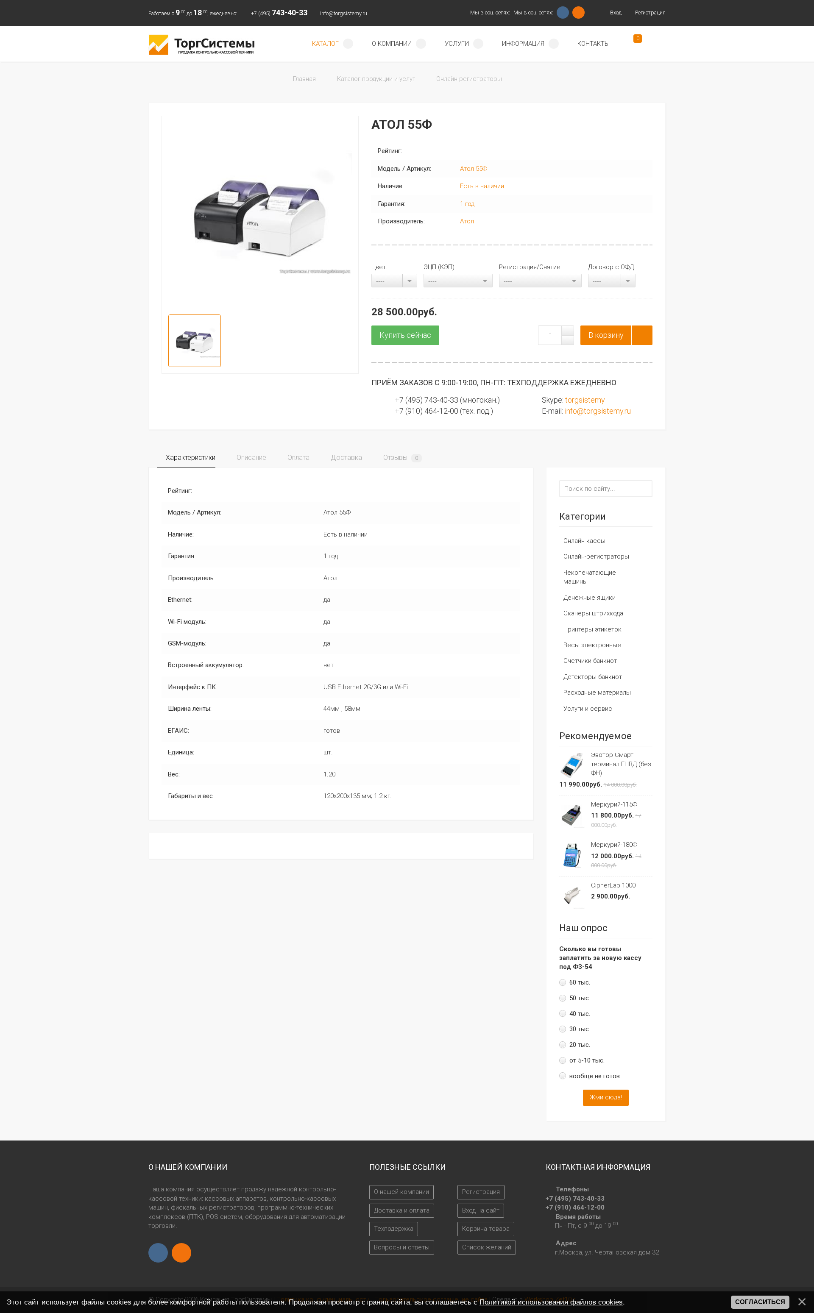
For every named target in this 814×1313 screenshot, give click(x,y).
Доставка (345, 457)
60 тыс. (579, 982)
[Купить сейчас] (405, 335)
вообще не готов (594, 1076)
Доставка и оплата (401, 1210)
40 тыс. (579, 1014)
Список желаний (486, 1247)
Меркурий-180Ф (614, 844)
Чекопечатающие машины (589, 577)
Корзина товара (486, 1228)
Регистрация (650, 12)
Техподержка (393, 1228)
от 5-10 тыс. (587, 1060)
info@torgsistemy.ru (343, 13)
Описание (250, 457)
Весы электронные (592, 645)
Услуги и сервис (587, 708)
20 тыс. (579, 1045)
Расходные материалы (597, 692)
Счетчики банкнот (590, 661)
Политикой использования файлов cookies (551, 1302)
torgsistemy (585, 399)
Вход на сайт (480, 1210)
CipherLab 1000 (613, 885)
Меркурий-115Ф (614, 804)
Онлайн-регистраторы (596, 556)
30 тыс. (579, 1029)
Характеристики (189, 457)
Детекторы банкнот (592, 677)
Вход (615, 12)
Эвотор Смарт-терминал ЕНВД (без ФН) (621, 764)
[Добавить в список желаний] (641, 335)
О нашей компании (401, 1192)
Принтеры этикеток (592, 629)
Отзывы (400, 457)
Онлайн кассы (584, 541)
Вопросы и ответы (401, 1247)
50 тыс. (579, 998)
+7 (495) (279, 13)
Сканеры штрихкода (593, 613)
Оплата (297, 457)
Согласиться (760, 1302)
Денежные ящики (589, 597)
